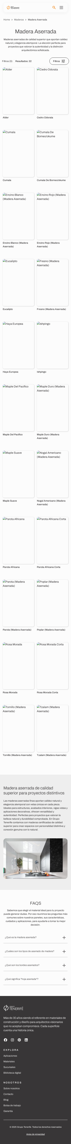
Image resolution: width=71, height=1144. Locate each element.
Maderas (19, 19)
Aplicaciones (10, 1056)
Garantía (8, 1111)
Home (6, 19)
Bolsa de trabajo (12, 1105)
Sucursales (9, 1067)
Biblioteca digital (12, 1073)
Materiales (9, 1061)
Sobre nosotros (11, 1088)
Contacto (8, 1094)
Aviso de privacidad (35, 1134)
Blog (5, 1099)
